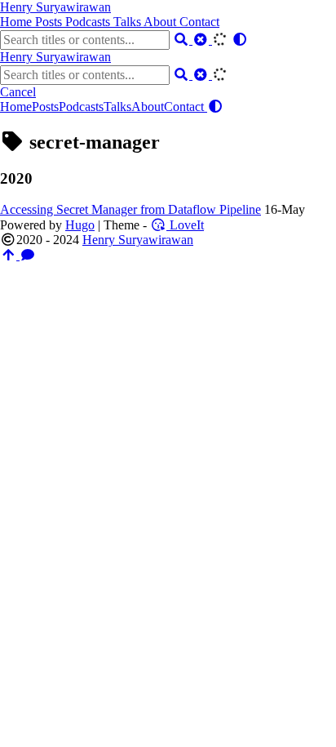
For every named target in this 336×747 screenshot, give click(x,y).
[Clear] (202, 40)
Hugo (80, 225)
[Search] (182, 40)
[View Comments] (28, 255)
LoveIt (185, 225)
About (161, 22)
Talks (128, 22)
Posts (50, 22)
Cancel (18, 92)
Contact (199, 22)
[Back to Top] (10, 255)
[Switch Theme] (240, 40)
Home (17, 22)
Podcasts (89, 22)
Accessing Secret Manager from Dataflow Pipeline (130, 209)
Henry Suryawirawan (55, 7)
